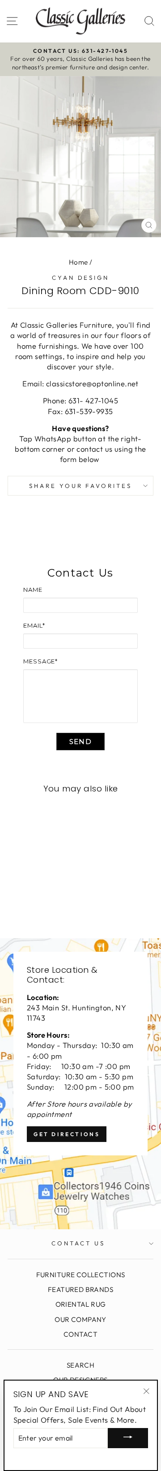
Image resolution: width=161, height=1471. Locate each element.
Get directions (67, 1134)
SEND (80, 741)
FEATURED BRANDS (80, 1289)
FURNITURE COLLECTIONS (80, 1274)
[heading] (80, 573)
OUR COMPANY (80, 1319)
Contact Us (78, 1243)
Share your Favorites (80, 485)
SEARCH (80, 1365)
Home (78, 262)
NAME (32, 589)
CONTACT (80, 1334)
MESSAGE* (40, 661)
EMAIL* (34, 625)
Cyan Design (81, 277)
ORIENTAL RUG (80, 1304)
